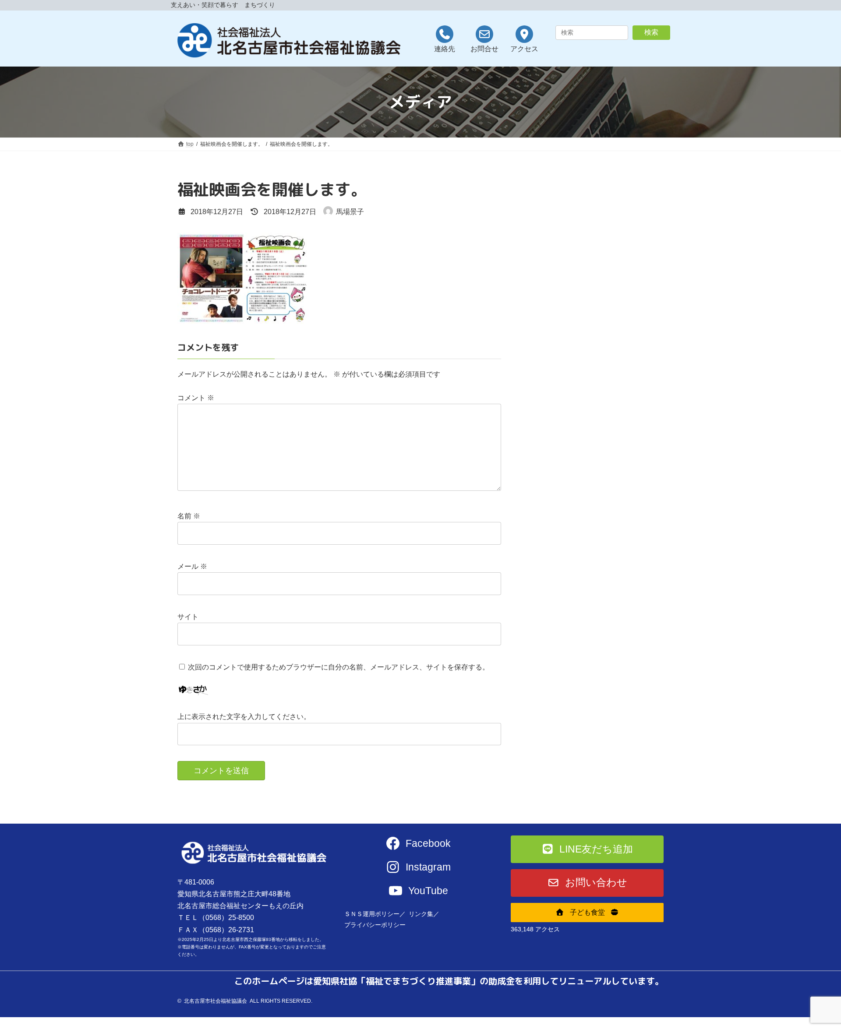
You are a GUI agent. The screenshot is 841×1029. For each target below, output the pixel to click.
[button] (587, 849)
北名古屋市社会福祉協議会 (215, 1001)
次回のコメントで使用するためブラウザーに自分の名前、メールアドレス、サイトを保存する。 (338, 667)
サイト (187, 616)
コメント (195, 398)
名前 (188, 516)
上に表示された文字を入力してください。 (244, 716)
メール (192, 566)
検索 (651, 32)
